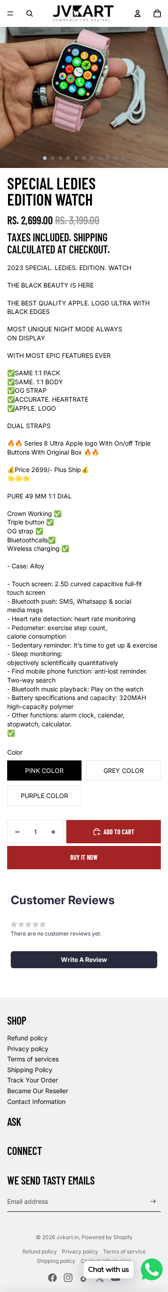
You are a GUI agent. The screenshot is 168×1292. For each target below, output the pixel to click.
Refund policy (27, 1038)
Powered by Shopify (107, 1237)
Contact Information (36, 1101)
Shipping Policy (29, 1069)
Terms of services (33, 1059)
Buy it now (84, 857)
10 (115, 158)
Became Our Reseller (37, 1091)
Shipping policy (56, 1261)
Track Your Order (32, 1080)
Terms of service (124, 1251)
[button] (84, 959)
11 (123, 158)
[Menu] (10, 13)
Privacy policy (27, 1048)
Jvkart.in (67, 1237)
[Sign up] (153, 1201)
